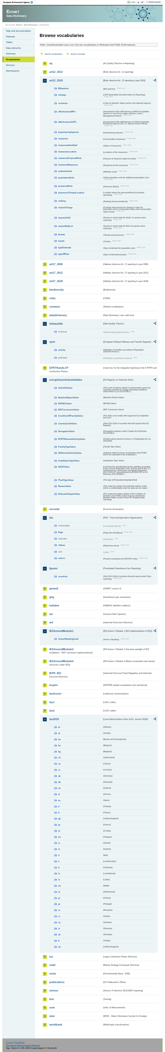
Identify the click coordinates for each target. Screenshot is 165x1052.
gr (59, 825)
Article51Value (65, 388)
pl (59, 898)
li (58, 861)
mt (59, 886)
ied (51, 622)
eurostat (54, 509)
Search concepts (77, 54)
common (54, 306)
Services (10, 65)
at (59, 733)
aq (50, 63)
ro (59, 910)
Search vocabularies (53, 54)
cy (59, 764)
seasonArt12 (64, 218)
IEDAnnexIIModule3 (61, 649)
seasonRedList (65, 226)
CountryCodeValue (67, 423)
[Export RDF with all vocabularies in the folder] (155, 81)
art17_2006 (56, 264)
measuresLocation (67, 151)
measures (63, 138)
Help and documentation (18, 31)
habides (54, 605)
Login (132, 2)
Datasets (10, 36)
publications (56, 982)
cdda (52, 298)
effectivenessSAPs (67, 122)
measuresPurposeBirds (70, 158)
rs (59, 916)
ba (59, 739)
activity (61, 350)
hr (59, 831)
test (51, 999)
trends (61, 241)
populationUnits (66, 177)
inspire (53, 685)
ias (51, 614)
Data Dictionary (30, 25)
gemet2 (53, 588)
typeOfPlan (63, 254)
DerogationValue (66, 431)
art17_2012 (56, 272)
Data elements (13, 48)
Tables (9, 42)
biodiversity (56, 289)
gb (59, 818)
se (59, 922)
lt (58, 867)
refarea (61, 545)
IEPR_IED (55, 673)
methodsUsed (65, 171)
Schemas (10, 53)
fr (59, 812)
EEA (19, 2)
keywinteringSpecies (68, 132)
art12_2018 (56, 80)
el (59, 794)
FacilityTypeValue (67, 447)
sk (59, 934)
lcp (51, 956)
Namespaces (12, 70)
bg (59, 751)
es (59, 800)
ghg (51, 597)
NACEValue (63, 467)
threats (61, 234)
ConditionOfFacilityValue (70, 416)
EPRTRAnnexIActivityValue (71, 439)
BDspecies (63, 88)
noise (52, 973)
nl (59, 892)
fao (51, 517)
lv (59, 879)
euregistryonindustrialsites (65, 379)
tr (59, 940)
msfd (52, 965)
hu (59, 837)
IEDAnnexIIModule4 (61, 661)
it (58, 855)
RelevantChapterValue (69, 494)
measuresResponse (68, 165)
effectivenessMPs (66, 111)
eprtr (52, 341)
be (59, 745)
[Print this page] (139, 2)
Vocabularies (13, 59)
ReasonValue (64, 486)
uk (59, 947)
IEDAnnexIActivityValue (70, 453)
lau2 (51, 710)
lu (59, 873)
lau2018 (54, 719)
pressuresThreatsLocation (71, 192)
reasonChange (65, 207)
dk (59, 782)
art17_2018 (56, 281)
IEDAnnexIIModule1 (61, 631)
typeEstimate (64, 247)
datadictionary (58, 315)
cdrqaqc (62, 95)
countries (63, 103)
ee (59, 788)
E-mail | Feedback (15, 1042)
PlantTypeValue (65, 480)
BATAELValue (65, 403)
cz (59, 770)
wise (52, 1016)
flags (60, 532)
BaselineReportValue (68, 397)
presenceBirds (65, 186)
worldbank (55, 1024)
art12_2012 (56, 72)
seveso (53, 990)
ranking (62, 201)
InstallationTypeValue (68, 460)
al (59, 727)
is (59, 849)
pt (59, 904)
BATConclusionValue (68, 409)
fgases (53, 568)
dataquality (56, 323)
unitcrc (61, 558)
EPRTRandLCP (58, 367)
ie (59, 843)
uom (52, 1007)
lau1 (51, 702)
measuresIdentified (67, 145)
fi (58, 806)
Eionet (19, 25)
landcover (55, 693)
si (59, 928)
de (59, 776)
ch (59, 757)
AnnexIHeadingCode (68, 639)
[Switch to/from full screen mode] (143, 2)
